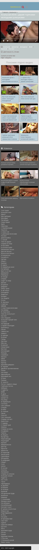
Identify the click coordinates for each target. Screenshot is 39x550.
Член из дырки (6, 242)
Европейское (5, 374)
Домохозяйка (6, 238)
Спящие (4, 407)
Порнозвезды (6, 439)
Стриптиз (4, 304)
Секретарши (5, 222)
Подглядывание (6, 513)
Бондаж (4, 296)
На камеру (4, 310)
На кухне (4, 517)
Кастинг (4, 316)
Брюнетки (15, 47)
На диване (4, 431)
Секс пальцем (6, 417)
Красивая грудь (6, 530)
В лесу (3, 515)
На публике (5, 269)
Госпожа (4, 404)
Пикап (3, 413)
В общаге (4, 435)
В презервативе (6, 519)
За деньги (4, 285)
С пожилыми (5, 499)
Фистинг (11, 49)
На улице (4, 400)
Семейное (4, 355)
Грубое (3, 523)
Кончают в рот (6, 507)
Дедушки (4, 286)
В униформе (5, 460)
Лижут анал (5, 288)
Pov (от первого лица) (9, 384)
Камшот (4, 333)
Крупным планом (7, 536)
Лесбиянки (5, 472)
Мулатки (4, 448)
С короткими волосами (9, 308)
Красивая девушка (7, 365)
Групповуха (5, 456)
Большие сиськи (6, 476)
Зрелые (3, 283)
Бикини (3, 361)
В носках (4, 468)
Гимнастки (5, 331)
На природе (5, 324)
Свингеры (4, 226)
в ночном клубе (6, 247)
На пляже (4, 372)
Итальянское (5, 255)
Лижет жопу (5, 542)
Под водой (5, 441)
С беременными (6, 228)
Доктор (3, 446)
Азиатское (4, 421)
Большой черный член (9, 320)
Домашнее (5, 273)
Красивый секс (6, 376)
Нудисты (4, 478)
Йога (3, 528)
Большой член (6, 212)
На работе (5, 257)
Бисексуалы (5, 454)
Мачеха (3, 357)
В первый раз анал (7, 267)
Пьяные (3, 380)
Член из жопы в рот (8, 314)
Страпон (4, 322)
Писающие (5, 220)
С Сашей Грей (6, 425)
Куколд (3, 363)
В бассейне (5, 245)
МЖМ (3, 359)
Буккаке (4, 443)
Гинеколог (4, 396)
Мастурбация (6, 216)
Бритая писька (6, 251)
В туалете (4, 382)
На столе (4, 480)
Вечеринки (5, 458)
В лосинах (4, 489)
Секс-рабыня (5, 406)
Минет (3, 214)
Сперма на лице (6, 244)
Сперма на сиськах (7, 474)
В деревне (4, 486)
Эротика (4, 341)
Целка (3, 466)
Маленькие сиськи (7, 249)
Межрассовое (6, 501)
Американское (6, 445)
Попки (3, 370)
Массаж (4, 343)
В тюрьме (4, 366)
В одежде (4, 335)
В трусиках (5, 302)
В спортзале (5, 312)
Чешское (4, 230)
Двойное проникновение (10, 368)
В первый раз (6, 402)
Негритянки (5, 347)
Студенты (4, 390)
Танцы (3, 339)
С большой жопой (7, 540)
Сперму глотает (6, 419)
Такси (3, 482)
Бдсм (3, 224)
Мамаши (4, 497)
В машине (4, 487)
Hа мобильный (6, 505)
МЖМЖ (3, 306)
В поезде (4, 277)
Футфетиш (5, 437)
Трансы (3, 433)
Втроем (4, 337)
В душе (3, 394)
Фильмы (4, 353)
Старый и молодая (7, 326)
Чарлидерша (5, 484)
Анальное (7, 47)
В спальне (4, 411)
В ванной (4, 345)
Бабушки (4, 388)
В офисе (4, 265)
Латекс (3, 532)
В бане (3, 378)
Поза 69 (4, 415)
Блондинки (23, 47)
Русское (4, 527)
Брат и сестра (6, 271)
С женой (4, 240)
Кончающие (5, 351)
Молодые (4, 218)
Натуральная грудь (8, 493)
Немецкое (4, 275)
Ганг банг (4, 521)
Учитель (4, 470)
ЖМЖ (30, 47)
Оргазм (3, 259)
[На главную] (15, 7)
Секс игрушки (5, 318)
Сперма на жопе (7, 429)
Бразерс (4, 263)
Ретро (3, 300)
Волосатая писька (7, 253)
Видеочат (4, 294)
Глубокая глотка (7, 386)
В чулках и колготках (8, 509)
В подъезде (5, 452)
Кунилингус (5, 327)
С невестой (5, 232)
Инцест (3, 261)
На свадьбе (5, 298)
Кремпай (4, 49)
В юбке (3, 409)
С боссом (4, 538)
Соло (3, 464)
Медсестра (5, 511)
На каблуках (5, 503)
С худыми (4, 423)
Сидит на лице (6, 281)
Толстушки (5, 210)
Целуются (4, 398)
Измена (3, 427)
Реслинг (4, 236)
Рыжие (3, 534)
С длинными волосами (9, 234)
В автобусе (5, 290)
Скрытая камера (7, 525)
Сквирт (3, 462)
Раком (3, 329)
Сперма (3, 279)
